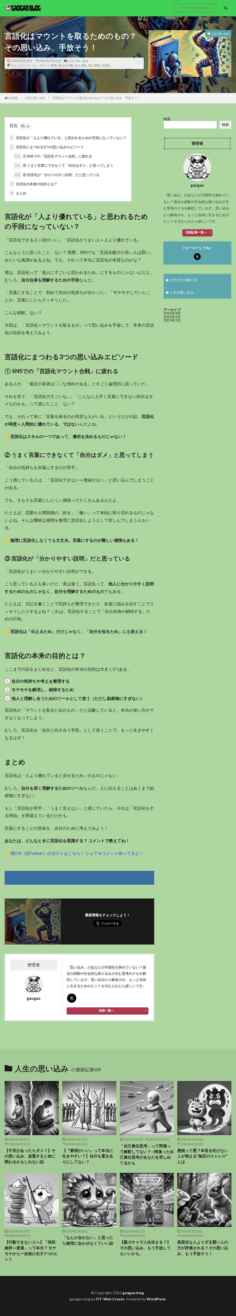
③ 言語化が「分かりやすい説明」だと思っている (57, 175)
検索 (166, 119)
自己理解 (94, 65)
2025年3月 (172, 317)
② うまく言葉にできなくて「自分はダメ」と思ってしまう (64, 165)
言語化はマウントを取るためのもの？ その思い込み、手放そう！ (96, 98)
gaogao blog (133, 1293)
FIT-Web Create (110, 1299)
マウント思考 (48, 65)
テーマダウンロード (197, 8)
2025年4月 (172, 313)
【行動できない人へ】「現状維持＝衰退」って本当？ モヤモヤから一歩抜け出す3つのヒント (31, 1250)
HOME (13, 98)
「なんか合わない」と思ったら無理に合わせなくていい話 (87, 1240)
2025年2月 (172, 320)
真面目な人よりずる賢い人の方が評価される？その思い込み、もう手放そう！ (202, 1248)
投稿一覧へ (106, 1010)
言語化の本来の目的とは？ (34, 184)
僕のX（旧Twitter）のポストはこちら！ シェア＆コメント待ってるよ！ (76, 853)
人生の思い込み (78, 61)
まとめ (18, 193)
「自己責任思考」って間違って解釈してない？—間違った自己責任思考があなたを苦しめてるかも (147, 1154)
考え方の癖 (65, 65)
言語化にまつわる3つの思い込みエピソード (47, 147)
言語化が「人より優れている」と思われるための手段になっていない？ (69, 138)
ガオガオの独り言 (183, 280)
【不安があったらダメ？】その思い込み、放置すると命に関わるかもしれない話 (30, 1156)
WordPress (156, 1299)
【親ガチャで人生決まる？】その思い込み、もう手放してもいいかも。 (145, 1248)
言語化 (105, 65)
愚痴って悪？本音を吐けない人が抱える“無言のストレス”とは (202, 1156)
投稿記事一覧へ (196, 232)
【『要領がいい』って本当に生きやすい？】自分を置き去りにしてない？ (87, 1156)
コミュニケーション (24, 65)
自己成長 (81, 65)
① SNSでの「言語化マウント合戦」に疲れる (53, 156)
